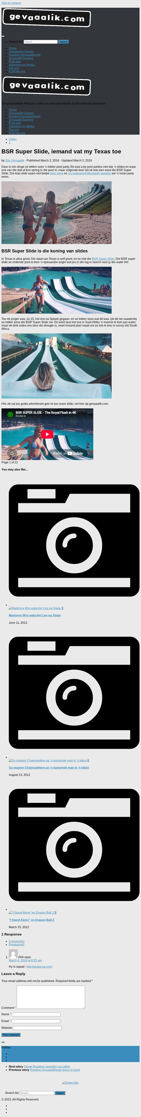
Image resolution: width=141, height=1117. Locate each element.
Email (6, 1021)
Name (6, 1014)
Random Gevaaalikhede (25, 54)
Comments (17, 941)
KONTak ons (17, 71)
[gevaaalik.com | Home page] (70, 19)
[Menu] (2, 36)
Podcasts (15, 61)
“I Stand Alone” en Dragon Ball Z (31, 920)
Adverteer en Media (21, 64)
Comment (8, 1007)
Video (13, 139)
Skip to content (11, 3)
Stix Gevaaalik (14, 160)
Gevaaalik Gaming (21, 58)
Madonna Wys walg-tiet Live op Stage (35, 615)
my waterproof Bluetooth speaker (89, 173)
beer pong (56, 173)
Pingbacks (16, 944)
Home (13, 48)
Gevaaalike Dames (21, 51)
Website (6, 1027)
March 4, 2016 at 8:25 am (25, 960)
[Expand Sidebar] (2, 1042)
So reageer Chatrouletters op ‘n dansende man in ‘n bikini (49, 767)
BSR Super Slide (103, 258)
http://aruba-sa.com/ (39, 966)
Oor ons (14, 68)
